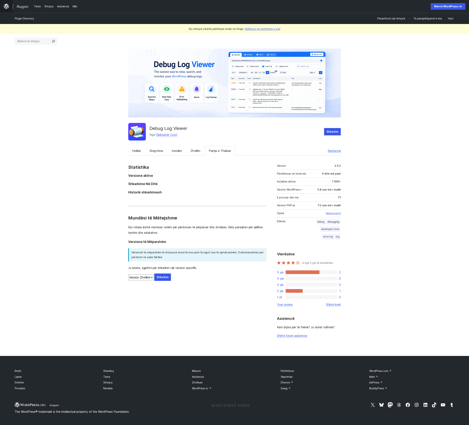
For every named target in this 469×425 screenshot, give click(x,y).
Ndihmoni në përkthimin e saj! (262, 28)
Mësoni (196, 370)
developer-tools (330, 229)
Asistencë (334, 151)
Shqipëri (54, 405)
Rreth (18, 370)
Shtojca (107, 382)
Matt (373, 376)
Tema (106, 376)
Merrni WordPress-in (448, 6)
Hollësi (136, 151)
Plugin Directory (24, 18)
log (337, 236)
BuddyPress (378, 388)
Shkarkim (332, 131)
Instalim (177, 151)
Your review (285, 304)
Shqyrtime (156, 151)
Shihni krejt (333, 304)
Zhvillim (195, 151)
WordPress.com (380, 370)
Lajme (18, 376)
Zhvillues (197, 382)
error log (328, 236)
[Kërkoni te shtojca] (53, 41)
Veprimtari (287, 376)
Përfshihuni (287, 370)
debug (320, 221)
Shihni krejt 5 (333, 213)
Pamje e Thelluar (220, 151)
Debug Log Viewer (168, 128)
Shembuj (108, 370)
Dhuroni (287, 382)
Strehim (19, 382)
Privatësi (20, 388)
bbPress (376, 382)
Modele (108, 388)
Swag (286, 388)
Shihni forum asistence (292, 335)
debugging (333, 221)
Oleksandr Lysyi (166, 134)
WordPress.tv (201, 388)
